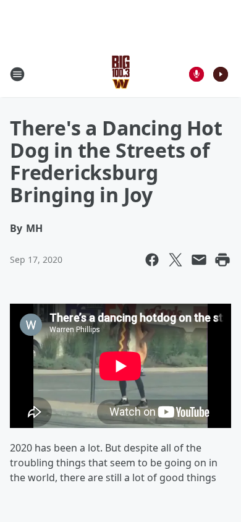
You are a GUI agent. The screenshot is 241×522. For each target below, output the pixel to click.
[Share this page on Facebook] (152, 259)
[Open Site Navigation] (17, 74)
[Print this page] (222, 259)
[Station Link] (121, 74)
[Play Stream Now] (220, 74)
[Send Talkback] (196, 74)
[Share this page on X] (175, 259)
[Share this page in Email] (199, 259)
